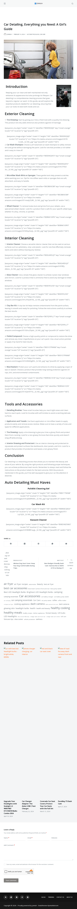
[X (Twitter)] (25, 543)
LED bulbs (61, 613)
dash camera (37, 603)
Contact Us (60, 897)
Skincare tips (8, 619)
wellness (39, 619)
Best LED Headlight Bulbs (15, 592)
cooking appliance (22, 604)
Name (6, 838)
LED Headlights (10, 616)
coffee (54, 600)
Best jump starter (56, 589)
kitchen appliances (39, 613)
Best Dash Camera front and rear (39, 589)
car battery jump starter (61, 597)
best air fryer (49, 584)
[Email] (66, 543)
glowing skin (9, 608)
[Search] (72, 3)
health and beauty (43, 608)
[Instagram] (16, 897)
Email (30, 838)
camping (58, 592)
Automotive (31, 34)
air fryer (8, 584)
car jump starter (46, 600)
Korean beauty (51, 613)
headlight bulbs (22, 608)
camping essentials (11, 597)
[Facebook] (11, 543)
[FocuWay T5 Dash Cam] (65, 722)
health (32, 608)
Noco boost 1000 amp (23, 616)
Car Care (42, 34)
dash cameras (64, 604)
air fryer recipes (21, 584)
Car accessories (29, 596)
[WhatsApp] (52, 543)
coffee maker (62, 600)
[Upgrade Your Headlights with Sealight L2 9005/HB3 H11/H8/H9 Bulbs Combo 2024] (11, 722)
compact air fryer (8, 604)
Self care (63, 616)
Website (54, 838)
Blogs (37, 34)
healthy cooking (60, 608)
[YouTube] (27, 897)
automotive (32, 584)
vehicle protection (29, 619)
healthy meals (13, 612)
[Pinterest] (38, 543)
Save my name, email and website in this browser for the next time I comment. (30, 864)
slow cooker (18, 619)
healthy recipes (27, 613)
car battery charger (47, 597)
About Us (69, 897)
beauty (40, 584)
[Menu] (5, 3)
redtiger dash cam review (53, 616)
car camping (7, 600)
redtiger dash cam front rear (37, 616)
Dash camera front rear (52, 604)
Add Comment (9, 845)
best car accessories (15, 588)
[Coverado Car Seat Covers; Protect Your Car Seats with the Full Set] (47, 722)
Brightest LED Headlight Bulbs (40, 592)
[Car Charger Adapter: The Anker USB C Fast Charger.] (29, 722)
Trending (51, 897)
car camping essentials (21, 600)
